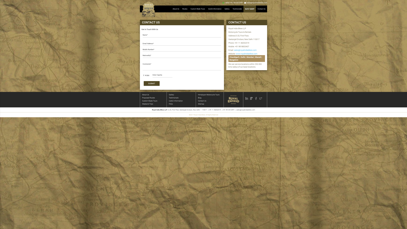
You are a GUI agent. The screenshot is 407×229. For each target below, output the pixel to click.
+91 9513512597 (236, 3)
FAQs (171, 104)
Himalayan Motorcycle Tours (209, 95)
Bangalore (233, 60)
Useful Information (214, 9)
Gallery (227, 9)
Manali (258, 57)
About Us (176, 9)
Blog (199, 98)
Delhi (243, 57)
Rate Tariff (249, 9)
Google (253, 98)
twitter (262, 98)
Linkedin (248, 98)
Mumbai (250, 57)
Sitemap (201, 104)
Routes (184, 9)
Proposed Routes (148, 98)
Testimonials (237, 9)
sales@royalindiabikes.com (257, 3)
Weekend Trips (147, 104)
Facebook (259, 98)
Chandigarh (234, 57)
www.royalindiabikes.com (246, 54)
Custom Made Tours (198, 9)
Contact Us (262, 9)
